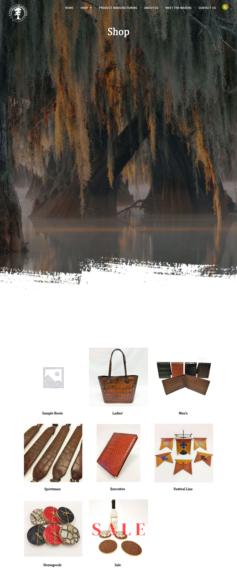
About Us (151, 8)
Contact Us (207, 8)
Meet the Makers (178, 8)
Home (69, 8)
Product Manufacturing (118, 8)
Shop (84, 8)
